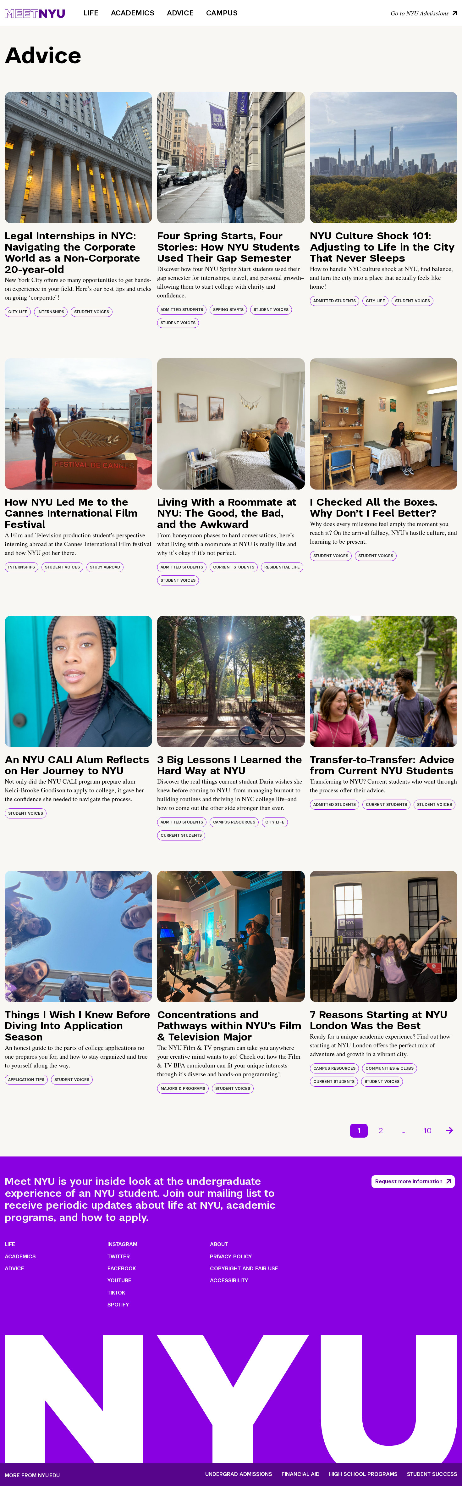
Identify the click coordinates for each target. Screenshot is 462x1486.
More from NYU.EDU (32, 1475)
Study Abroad (105, 567)
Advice (180, 13)
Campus (222, 13)
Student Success (432, 1474)
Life (90, 13)
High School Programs (363, 1474)
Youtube (119, 1280)
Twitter (118, 1256)
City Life (17, 311)
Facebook (121, 1268)
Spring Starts (228, 309)
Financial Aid (301, 1474)
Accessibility (229, 1280)
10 (428, 1130)
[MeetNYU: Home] (35, 13)
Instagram (122, 1244)
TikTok (116, 1292)
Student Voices (91, 311)
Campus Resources (234, 822)
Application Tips (26, 1079)
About (219, 1244)
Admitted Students (182, 309)
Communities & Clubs (390, 1068)
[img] (78, 157)
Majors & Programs (183, 1088)
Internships (50, 311)
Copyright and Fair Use (244, 1268)
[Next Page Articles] (450, 1130)
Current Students (233, 567)
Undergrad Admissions (238, 1474)
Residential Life (282, 567)
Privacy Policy (231, 1256)
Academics (132, 13)
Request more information (409, 1181)
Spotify (118, 1304)
